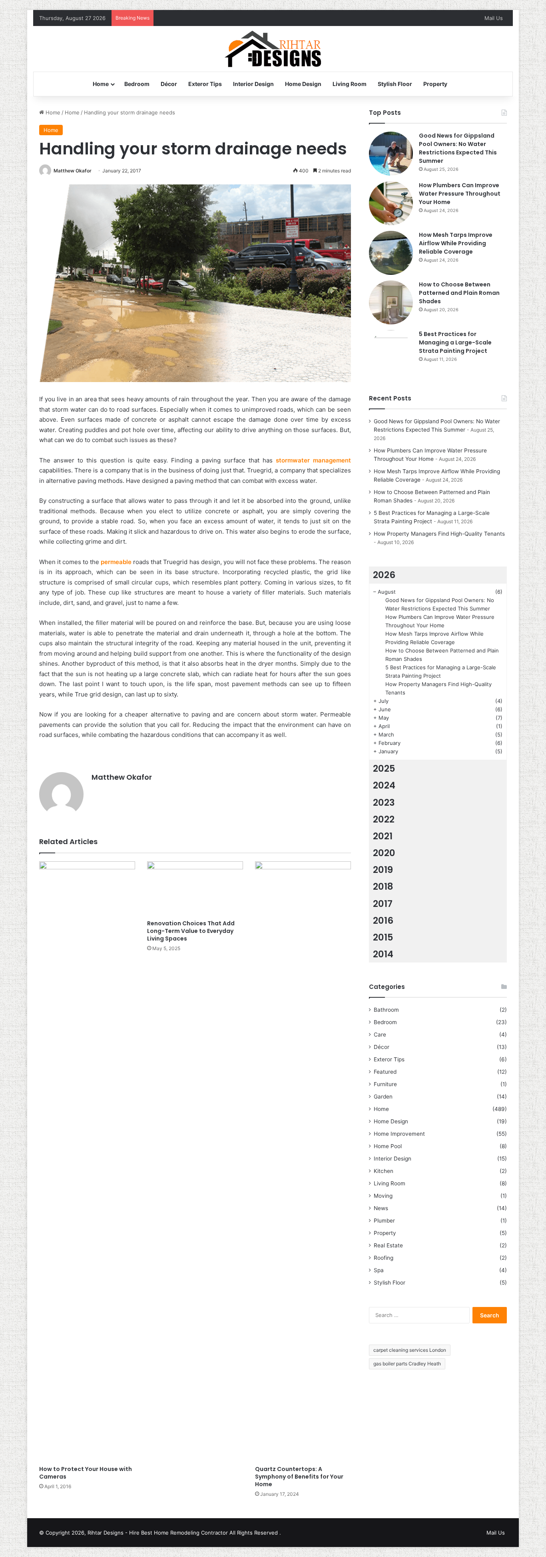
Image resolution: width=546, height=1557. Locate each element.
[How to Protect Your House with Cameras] (87, 1161)
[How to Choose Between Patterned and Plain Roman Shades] (391, 302)
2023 (384, 802)
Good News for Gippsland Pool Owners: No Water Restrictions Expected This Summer (458, 148)
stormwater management (313, 460)
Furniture (385, 1084)
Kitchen (383, 1171)
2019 (383, 869)
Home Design (303, 83)
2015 (383, 937)
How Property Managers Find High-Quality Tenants (439, 533)
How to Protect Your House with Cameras (85, 1473)
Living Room (350, 83)
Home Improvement (399, 1134)
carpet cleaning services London (409, 1350)
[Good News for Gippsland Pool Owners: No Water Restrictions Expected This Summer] (391, 154)
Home (101, 83)
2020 (384, 853)
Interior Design (253, 83)
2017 (383, 903)
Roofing (383, 1258)
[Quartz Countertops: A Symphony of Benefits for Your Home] (303, 1161)
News (381, 1208)
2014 (383, 954)
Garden (383, 1096)
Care (380, 1034)
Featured (385, 1072)
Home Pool (388, 1146)
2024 (384, 785)
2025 (384, 768)
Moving (383, 1196)
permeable (116, 562)
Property (435, 83)
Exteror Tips (205, 83)
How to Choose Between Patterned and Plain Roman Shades (459, 292)
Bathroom (386, 1010)
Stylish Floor (395, 83)
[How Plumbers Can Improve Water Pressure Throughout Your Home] (391, 203)
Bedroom (136, 83)
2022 (384, 819)
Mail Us (493, 18)
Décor (169, 83)
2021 (383, 836)
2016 (383, 920)
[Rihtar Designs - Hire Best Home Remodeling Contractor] (273, 49)
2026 (384, 574)
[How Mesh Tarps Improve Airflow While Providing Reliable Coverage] (391, 253)
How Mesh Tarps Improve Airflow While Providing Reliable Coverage (455, 243)
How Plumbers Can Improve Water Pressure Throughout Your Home (459, 193)
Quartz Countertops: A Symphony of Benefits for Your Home (299, 1476)
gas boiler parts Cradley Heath (407, 1364)
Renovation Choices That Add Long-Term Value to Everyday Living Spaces (191, 931)
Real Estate (388, 1245)
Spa (379, 1270)
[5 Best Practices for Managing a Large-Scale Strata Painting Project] (391, 352)
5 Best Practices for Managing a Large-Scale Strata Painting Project (455, 342)
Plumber (384, 1220)
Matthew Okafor (73, 171)
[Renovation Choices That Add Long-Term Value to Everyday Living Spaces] (195, 888)
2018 (383, 886)
